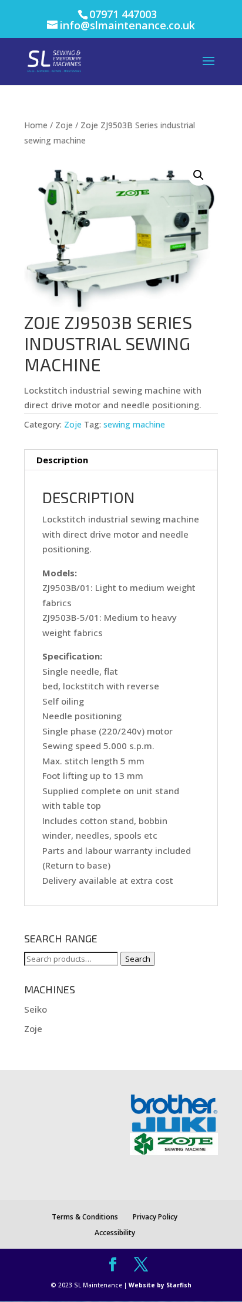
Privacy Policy (155, 1217)
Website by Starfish (160, 1285)
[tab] (121, 460)
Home (36, 125)
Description (62, 460)
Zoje (64, 125)
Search (137, 959)
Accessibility (115, 1233)
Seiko (35, 1009)
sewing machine (134, 424)
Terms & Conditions (85, 1217)
